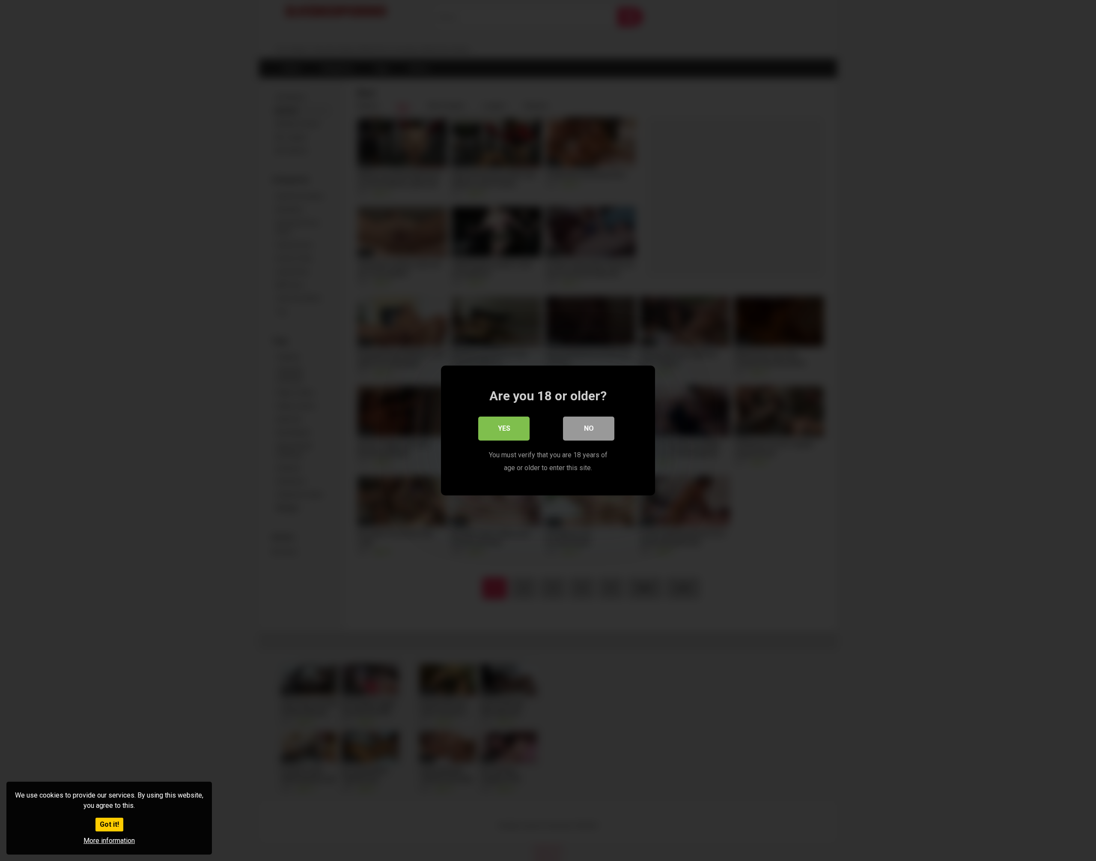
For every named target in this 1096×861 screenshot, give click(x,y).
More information (109, 841)
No (589, 428)
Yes (504, 428)
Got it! (109, 824)
